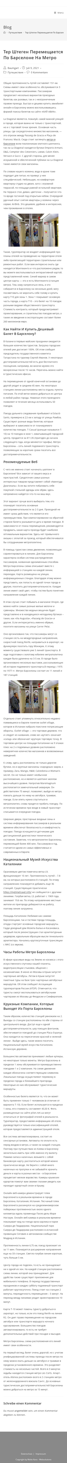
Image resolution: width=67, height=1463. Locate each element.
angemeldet (20, 1410)
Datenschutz (26, 1453)
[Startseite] (4, 32)
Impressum (41, 1453)
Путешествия (15, 72)
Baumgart (13, 68)
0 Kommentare (39, 72)
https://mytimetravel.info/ (17, 892)
